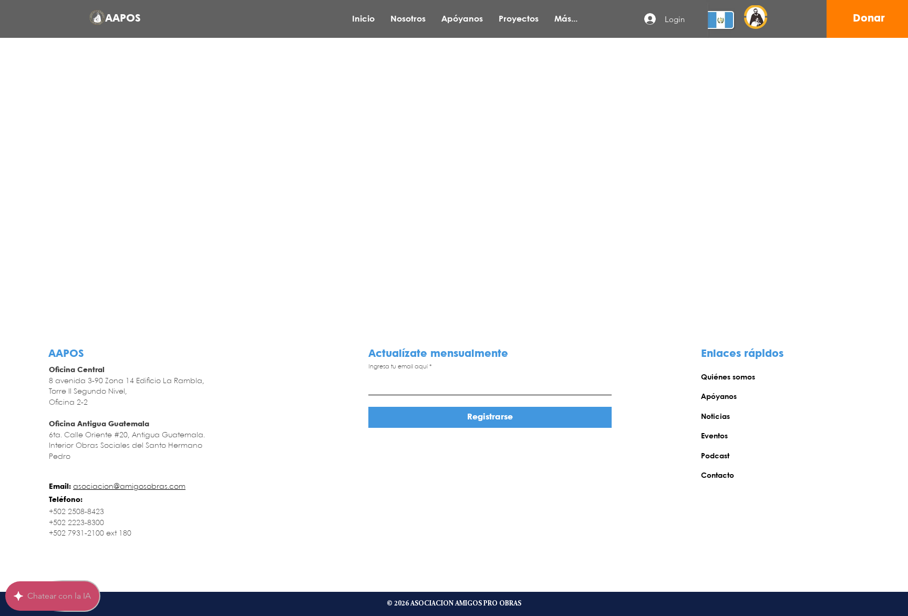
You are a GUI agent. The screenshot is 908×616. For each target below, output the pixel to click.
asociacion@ (96, 486)
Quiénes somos (728, 377)
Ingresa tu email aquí (398, 366)
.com (176, 486)
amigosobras (144, 486)
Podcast (715, 456)
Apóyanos (719, 397)
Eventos (714, 436)
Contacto (717, 475)
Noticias (715, 416)
